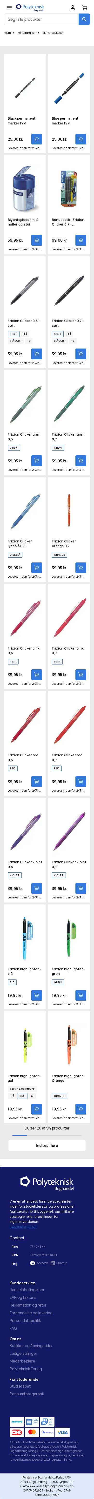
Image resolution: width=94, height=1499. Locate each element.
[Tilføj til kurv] (36, 139)
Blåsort (16, 340)
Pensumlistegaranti (27, 1393)
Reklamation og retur (28, 1305)
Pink (13, 661)
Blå (25, 334)
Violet (15, 875)
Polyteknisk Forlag (26, 1368)
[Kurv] (84, 8)
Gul (22, 1096)
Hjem (7, 33)
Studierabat (20, 1386)
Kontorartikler (27, 33)
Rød (12, 768)
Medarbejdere (22, 1361)
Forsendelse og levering (31, 1312)
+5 (28, 340)
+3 (32, 1096)
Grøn (14, 447)
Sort (13, 334)
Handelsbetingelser (27, 1289)
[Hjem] (30, 8)
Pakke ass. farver (22, 1089)
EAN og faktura (23, 1297)
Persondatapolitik (25, 1320)
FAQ (13, 1328)
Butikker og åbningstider (31, 1345)
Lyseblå (15, 554)
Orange (59, 554)
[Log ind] (73, 8)
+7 (72, 340)
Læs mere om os (23, 1226)
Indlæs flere (47, 1145)
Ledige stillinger (23, 1353)
